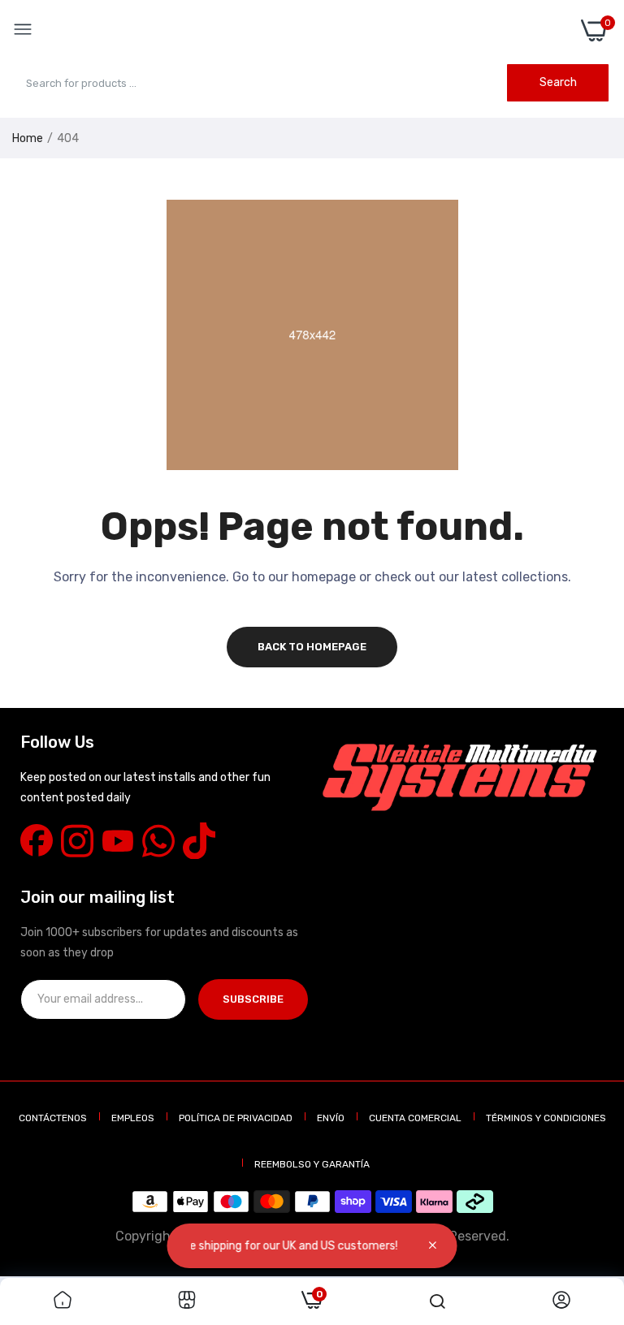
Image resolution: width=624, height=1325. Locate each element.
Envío (330, 1118)
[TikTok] (199, 840)
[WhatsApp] (158, 840)
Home (27, 138)
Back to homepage (312, 647)
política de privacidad (235, 1118)
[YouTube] (118, 840)
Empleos (132, 1118)
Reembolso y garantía (312, 1164)
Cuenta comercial (415, 1118)
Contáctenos (53, 1118)
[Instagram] (77, 840)
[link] (62, 1301)
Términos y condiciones (546, 1118)
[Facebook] (36, 840)
